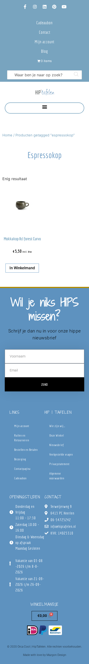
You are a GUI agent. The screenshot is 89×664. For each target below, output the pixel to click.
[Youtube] (64, 6)
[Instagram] (35, 6)
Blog (44, 51)
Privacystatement (59, 464)
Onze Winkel (56, 435)
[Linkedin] (44, 6)
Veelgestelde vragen (61, 454)
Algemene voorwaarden (56, 476)
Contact (44, 32)
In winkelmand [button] (22, 268)
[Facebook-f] (25, 6)
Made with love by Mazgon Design (44, 655)
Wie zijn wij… (57, 426)
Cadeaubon (44, 22)
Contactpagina (22, 469)
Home (7, 135)
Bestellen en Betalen (26, 450)
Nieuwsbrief (56, 445)
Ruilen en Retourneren (21, 438)
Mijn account (44, 41)
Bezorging (20, 459)
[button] (44, 107)
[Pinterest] (54, 6)
